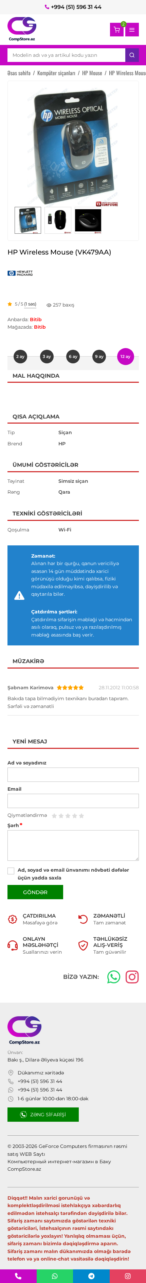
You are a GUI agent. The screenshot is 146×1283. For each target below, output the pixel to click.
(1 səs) (30, 304)
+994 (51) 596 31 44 (76, 7)
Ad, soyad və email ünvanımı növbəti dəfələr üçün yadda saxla (73, 874)
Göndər (35, 892)
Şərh (14, 825)
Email (14, 789)
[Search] (132, 55)
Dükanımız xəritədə (41, 1073)
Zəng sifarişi (48, 1115)
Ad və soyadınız (27, 763)
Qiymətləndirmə (27, 815)
